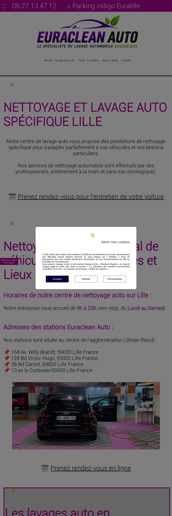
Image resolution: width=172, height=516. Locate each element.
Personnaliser (114, 279)
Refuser (86, 279)
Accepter (57, 279)
